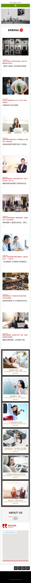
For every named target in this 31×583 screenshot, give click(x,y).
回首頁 (11, 2)
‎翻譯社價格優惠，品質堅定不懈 (13, 340)
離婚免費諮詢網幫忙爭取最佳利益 (14, 183)
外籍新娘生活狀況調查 (10, 105)
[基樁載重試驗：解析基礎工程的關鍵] (15, 438)
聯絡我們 (15, 2)
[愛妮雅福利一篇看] (15, 385)
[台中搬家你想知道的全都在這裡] (15, 464)
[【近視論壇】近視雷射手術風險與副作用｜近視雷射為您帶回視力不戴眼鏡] (15, 242)
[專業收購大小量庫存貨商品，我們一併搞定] (15, 203)
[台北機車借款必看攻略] (15, 411)
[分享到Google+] (24, 568)
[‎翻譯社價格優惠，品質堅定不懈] (15, 320)
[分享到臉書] (20, 568)
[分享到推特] (16, 568)
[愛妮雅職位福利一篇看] (15, 359)
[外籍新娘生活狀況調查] (15, 86)
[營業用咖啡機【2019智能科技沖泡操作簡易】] (15, 281)
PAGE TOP (26, 579)
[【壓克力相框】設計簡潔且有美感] (15, 47)
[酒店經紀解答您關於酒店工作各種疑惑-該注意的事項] (15, 125)
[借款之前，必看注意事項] (15, 490)
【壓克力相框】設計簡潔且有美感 (14, 66)
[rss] (28, 568)
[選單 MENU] (15, 5)
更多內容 (10, 516)
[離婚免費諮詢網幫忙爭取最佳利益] (15, 164)
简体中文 (19, 2)
